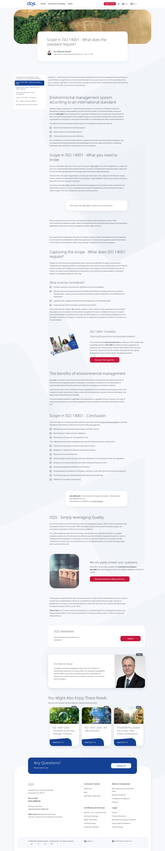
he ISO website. (97, 501)
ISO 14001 (95, 166)
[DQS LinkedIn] (45, 843)
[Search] (119, 3)
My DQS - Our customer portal (95, 812)
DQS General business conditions (124, 820)
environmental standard (110, 422)
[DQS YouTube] (51, 843)
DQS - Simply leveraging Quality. (26, 101)
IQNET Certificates (90, 820)
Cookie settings (117, 827)
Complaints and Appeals (120, 798)
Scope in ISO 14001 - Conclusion (26, 97)
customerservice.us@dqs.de (38, 809)
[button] (125, 4)
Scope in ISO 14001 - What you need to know (28, 83)
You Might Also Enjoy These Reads (27, 104)
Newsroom (88, 789)
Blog (85, 792)
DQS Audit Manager (91, 816)
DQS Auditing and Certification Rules (123, 790)
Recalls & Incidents (118, 795)
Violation (115, 802)
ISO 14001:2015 (75, 496)
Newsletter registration (92, 796)
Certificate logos (90, 823)
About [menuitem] (70, 4)
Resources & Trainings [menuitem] (56, 4)
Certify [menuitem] (43, 4)
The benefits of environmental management (25, 93)
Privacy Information (119, 816)
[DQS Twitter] (31, 843)
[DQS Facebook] (38, 843)
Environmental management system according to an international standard (28, 78)
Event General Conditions (121, 823)
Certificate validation (91, 827)
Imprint (114, 812)
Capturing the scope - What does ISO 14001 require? (27, 88)
